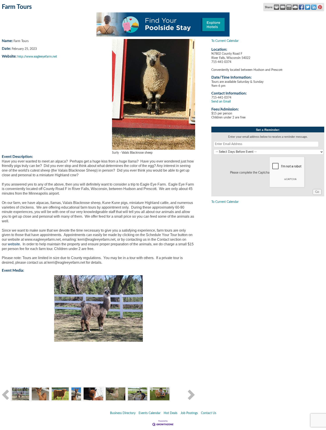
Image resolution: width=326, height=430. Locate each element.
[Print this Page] (276, 7)
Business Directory (123, 413)
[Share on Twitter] (307, 7)
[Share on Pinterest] (320, 7)
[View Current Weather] (295, 7)
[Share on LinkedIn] (313, 7)
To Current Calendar (225, 41)
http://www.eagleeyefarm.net (37, 56)
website (14, 244)
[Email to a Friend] (282, 7)
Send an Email (221, 101)
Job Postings (189, 413)
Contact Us (208, 413)
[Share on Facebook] (301, 7)
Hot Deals (170, 413)
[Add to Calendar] (289, 7)
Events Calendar (150, 413)
